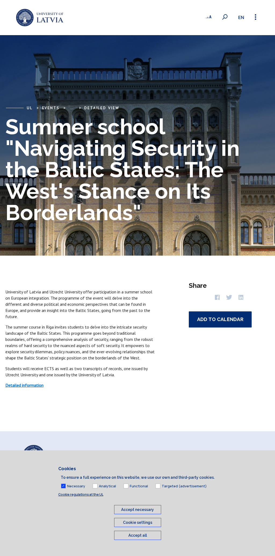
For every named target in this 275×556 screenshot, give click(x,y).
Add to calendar (220, 319)
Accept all (137, 535)
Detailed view (101, 107)
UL (30, 107)
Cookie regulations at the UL (80, 494)
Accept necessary (137, 509)
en (241, 17)
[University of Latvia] (39, 17)
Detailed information (24, 385)
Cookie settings (137, 522)
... (71, 107)
